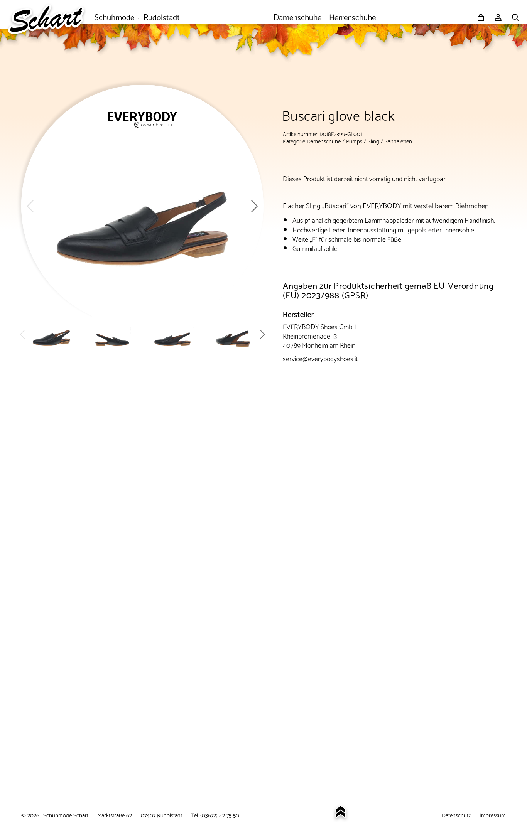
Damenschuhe (324, 141)
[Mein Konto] (498, 17)
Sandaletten (398, 141)
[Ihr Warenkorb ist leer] (481, 17)
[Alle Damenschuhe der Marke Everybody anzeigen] (142, 120)
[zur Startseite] (50, 17)
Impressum (493, 815)
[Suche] (515, 17)
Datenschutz (456, 815)
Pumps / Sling (362, 141)
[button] (254, 205)
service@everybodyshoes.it (320, 358)
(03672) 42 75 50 (219, 815)
